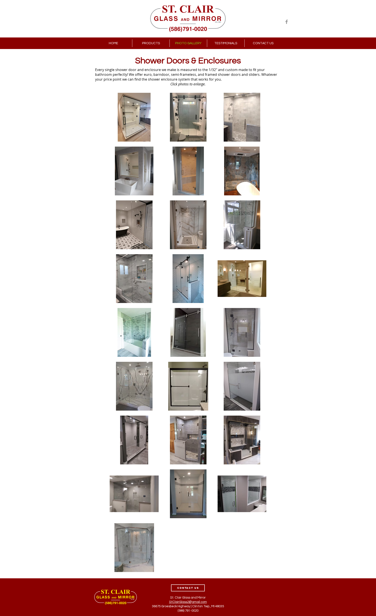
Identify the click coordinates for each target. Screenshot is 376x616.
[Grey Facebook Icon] (286, 22)
